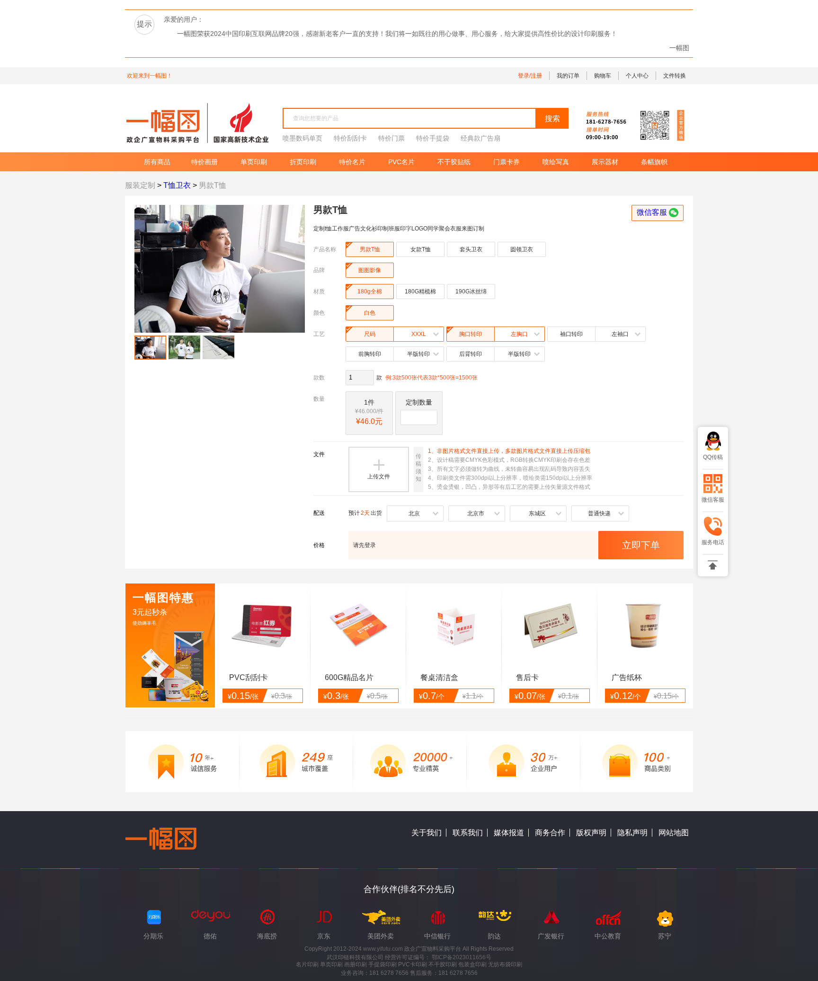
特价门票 (391, 138)
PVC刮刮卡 (248, 677)
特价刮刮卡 (350, 138)
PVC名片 (401, 162)
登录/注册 (530, 75)
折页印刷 (303, 162)
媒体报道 (509, 833)
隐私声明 (632, 833)
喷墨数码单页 (302, 138)
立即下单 (641, 545)
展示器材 (605, 162)
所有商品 (152, 162)
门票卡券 (506, 162)
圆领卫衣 (521, 249)
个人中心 (637, 75)
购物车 (602, 75)
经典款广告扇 (480, 138)
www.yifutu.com (383, 949)
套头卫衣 (471, 249)
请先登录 (364, 545)
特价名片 (352, 162)
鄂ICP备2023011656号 (461, 957)
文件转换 (674, 75)
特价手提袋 (432, 138)
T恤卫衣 (177, 185)
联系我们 (468, 833)
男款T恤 (363, 247)
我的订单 (568, 75)
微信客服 (657, 212)
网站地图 (673, 833)
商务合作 (550, 833)
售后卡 (527, 677)
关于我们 (426, 833)
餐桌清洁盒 (439, 677)
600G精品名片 (349, 677)
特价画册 (204, 162)
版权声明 (591, 833)
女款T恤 (420, 249)
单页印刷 (253, 162)
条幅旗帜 (654, 162)
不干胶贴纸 (454, 162)
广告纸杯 (627, 677)
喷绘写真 (555, 162)
